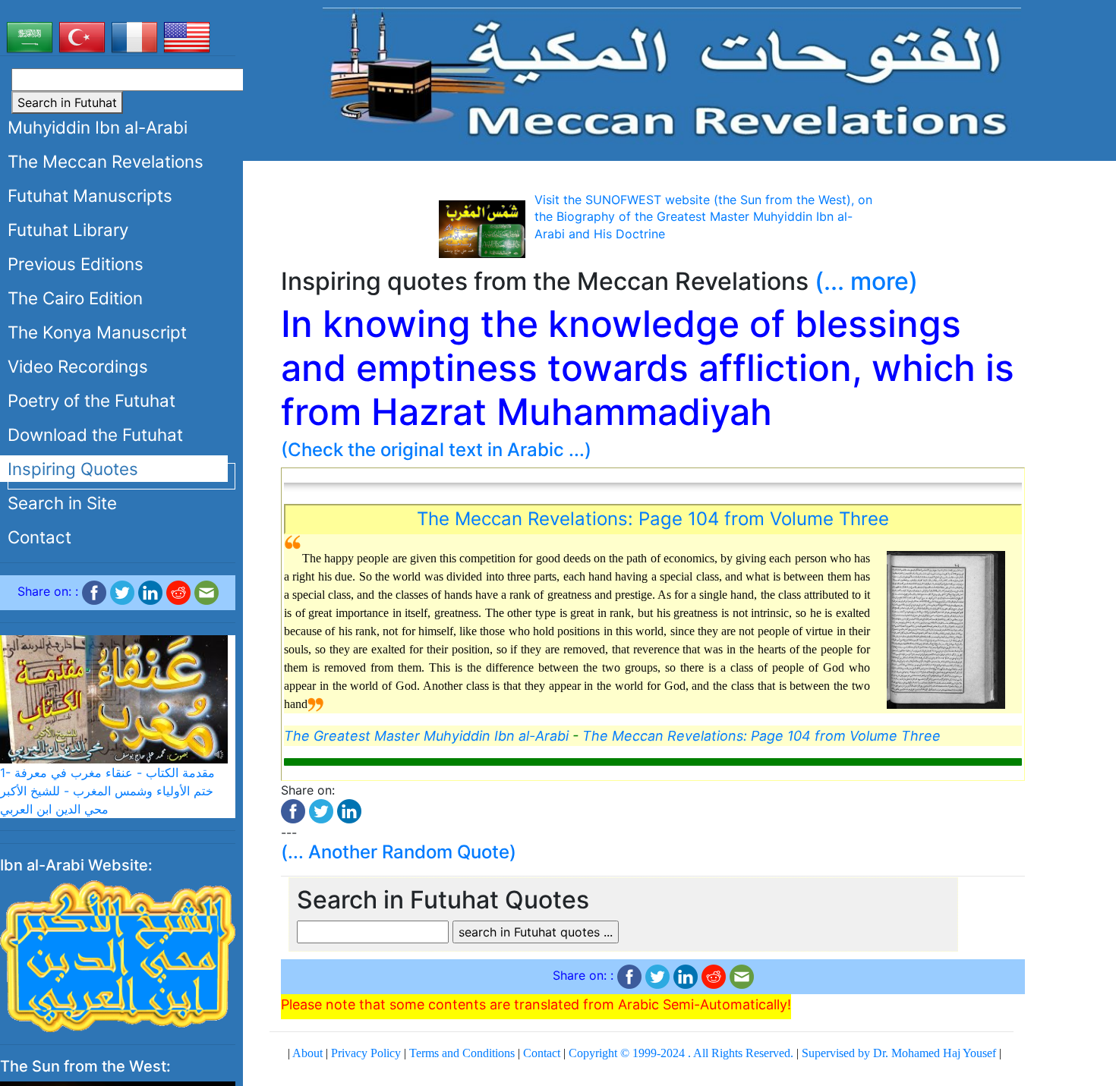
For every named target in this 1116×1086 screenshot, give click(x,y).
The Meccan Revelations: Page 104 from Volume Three (653, 519)
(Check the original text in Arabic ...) (436, 450)
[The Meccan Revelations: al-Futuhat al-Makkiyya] (672, 74)
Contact (39, 537)
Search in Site (62, 503)
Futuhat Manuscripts (90, 195)
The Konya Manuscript (97, 332)
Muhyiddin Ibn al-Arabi (98, 127)
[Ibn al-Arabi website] (117, 954)
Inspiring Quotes (73, 468)
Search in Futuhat (67, 102)
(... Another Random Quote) (398, 852)
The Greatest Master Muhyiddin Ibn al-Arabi (426, 736)
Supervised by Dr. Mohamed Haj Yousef (899, 1053)
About (307, 1053)
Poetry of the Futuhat (91, 400)
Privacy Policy (366, 1053)
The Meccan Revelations (105, 161)
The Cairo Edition (75, 298)
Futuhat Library (68, 229)
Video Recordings (78, 366)
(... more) (866, 281)
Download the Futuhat (95, 434)
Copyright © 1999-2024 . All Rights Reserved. (681, 1053)
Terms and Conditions (462, 1053)
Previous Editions (75, 263)
